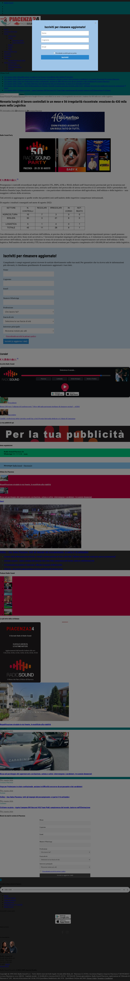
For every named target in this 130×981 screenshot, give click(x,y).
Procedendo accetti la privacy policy (66, 53)
